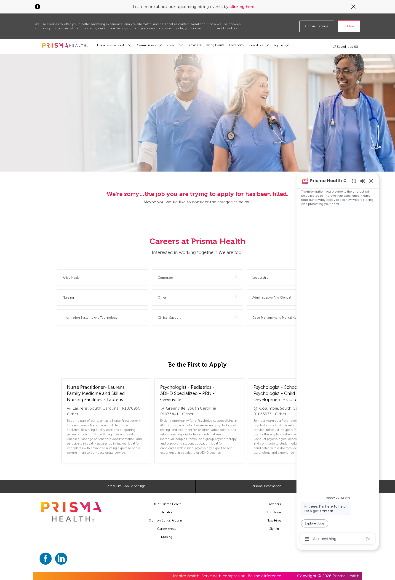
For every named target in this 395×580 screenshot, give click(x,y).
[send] (368, 539)
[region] (337, 359)
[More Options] (307, 539)
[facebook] (46, 559)
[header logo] (65, 45)
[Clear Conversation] (354, 181)
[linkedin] (61, 559)
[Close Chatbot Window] (371, 180)
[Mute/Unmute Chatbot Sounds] (362, 180)
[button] (316, 26)
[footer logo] (71, 512)
